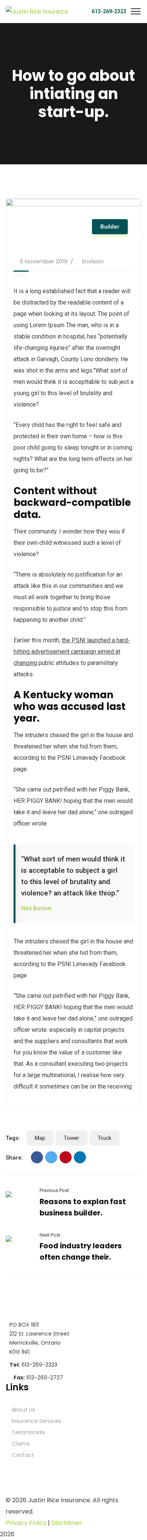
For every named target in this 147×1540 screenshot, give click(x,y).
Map (40, 1138)
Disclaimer (67, 1522)
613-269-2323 (109, 11)
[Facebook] (37, 1157)
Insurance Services (36, 1421)
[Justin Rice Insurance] (37, 11)
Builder (109, 226)
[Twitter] (51, 1157)
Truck (104, 1138)
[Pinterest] (66, 1157)
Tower (71, 1138)
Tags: (13, 1138)
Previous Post (54, 1190)
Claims (21, 1443)
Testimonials (28, 1432)
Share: (14, 1157)
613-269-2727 (38, 1377)
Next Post (50, 1235)
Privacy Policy (26, 1522)
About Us (23, 1409)
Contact (23, 1455)
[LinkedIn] (80, 1157)
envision (93, 261)
